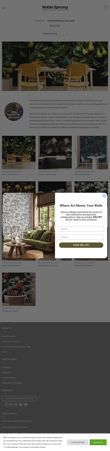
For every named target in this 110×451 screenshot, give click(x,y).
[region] (55, 442)
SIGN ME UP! (81, 245)
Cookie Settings (78, 442)
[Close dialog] (104, 195)
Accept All (98, 442)
